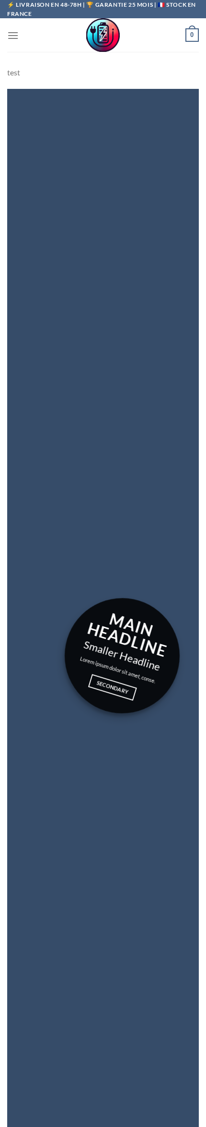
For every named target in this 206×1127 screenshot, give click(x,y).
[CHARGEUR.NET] (103, 35)
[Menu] (13, 35)
